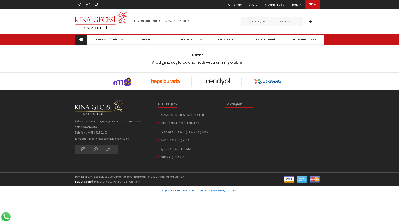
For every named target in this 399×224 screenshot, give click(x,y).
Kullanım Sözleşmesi (180, 123)
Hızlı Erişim (167, 104)
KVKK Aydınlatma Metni (182, 115)
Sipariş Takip (275, 5)
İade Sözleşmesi (176, 140)
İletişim (296, 5)
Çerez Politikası (176, 149)
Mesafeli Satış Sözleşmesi (185, 132)
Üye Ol (254, 5)
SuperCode (83, 182)
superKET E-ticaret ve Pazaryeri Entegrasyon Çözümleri (199, 190)
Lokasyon (234, 104)
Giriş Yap (235, 5)
